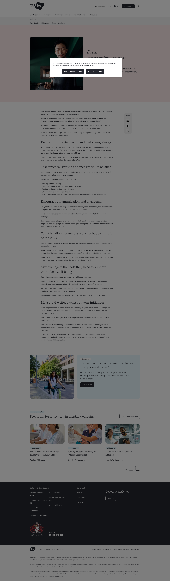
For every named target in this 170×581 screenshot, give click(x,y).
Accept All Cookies (95, 71)
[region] (86, 67)
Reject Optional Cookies (73, 71)
